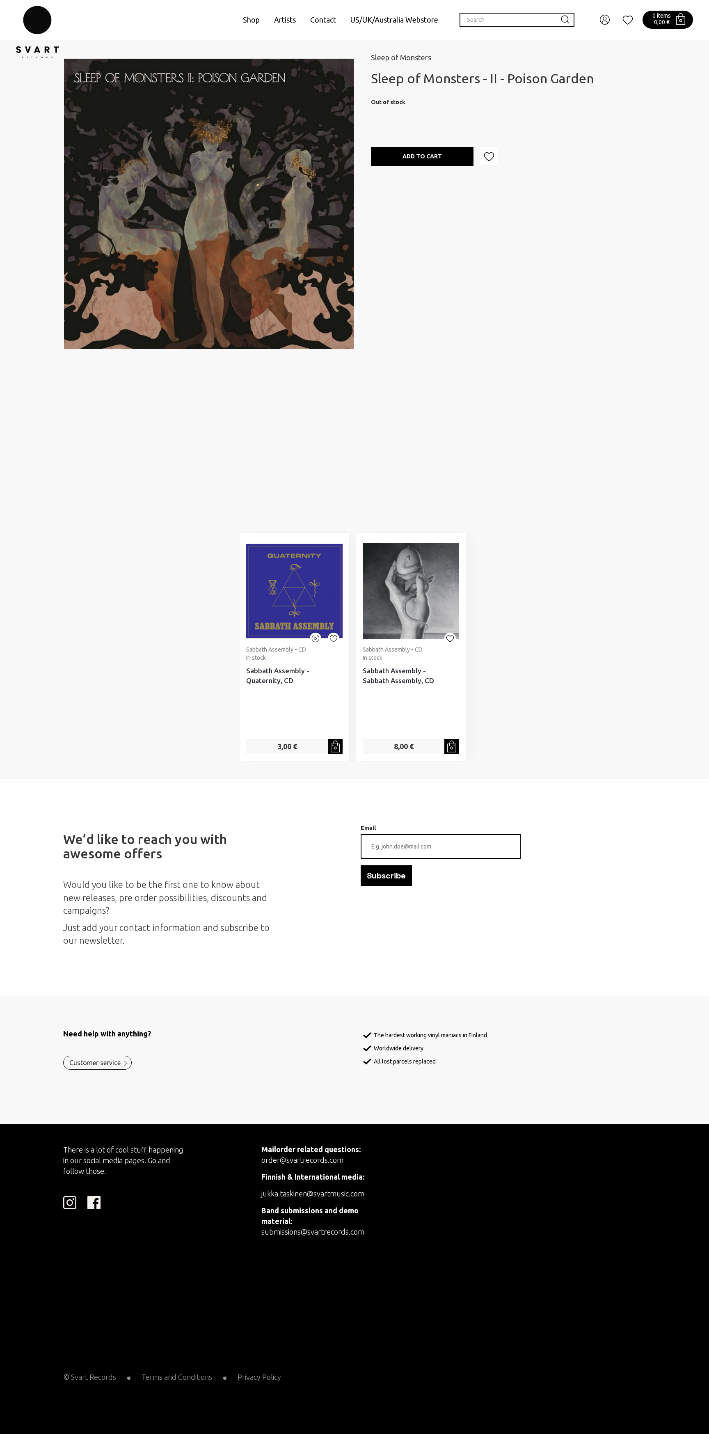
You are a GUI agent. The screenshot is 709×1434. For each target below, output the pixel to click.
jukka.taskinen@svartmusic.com (312, 1193)
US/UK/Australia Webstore (394, 20)
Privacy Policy (259, 1377)
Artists (285, 20)
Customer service (95, 1062)
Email (368, 828)
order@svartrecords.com (302, 1160)
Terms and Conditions (177, 1377)
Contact (323, 20)
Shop (251, 20)
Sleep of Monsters (401, 57)
